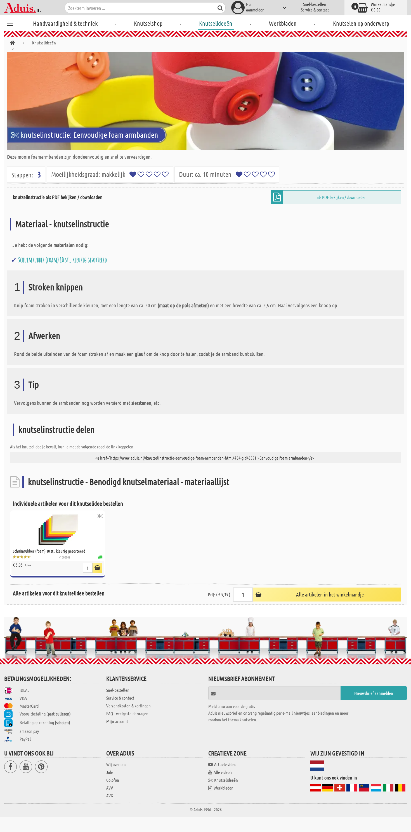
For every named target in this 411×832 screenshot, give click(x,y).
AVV (109, 787)
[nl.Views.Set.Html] (100, 516)
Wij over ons (116, 764)
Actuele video (225, 764)
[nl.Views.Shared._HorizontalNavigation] (12, 44)
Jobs (109, 772)
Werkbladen (283, 23)
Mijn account (117, 721)
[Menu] (9, 22)
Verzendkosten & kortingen (128, 705)
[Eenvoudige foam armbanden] (205, 101)
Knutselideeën (215, 23)
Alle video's (223, 772)
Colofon (112, 780)
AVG (109, 795)
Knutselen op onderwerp (361, 23)
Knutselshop (148, 23)
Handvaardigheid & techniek (65, 23)
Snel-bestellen (314, 4)
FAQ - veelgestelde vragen (127, 713)
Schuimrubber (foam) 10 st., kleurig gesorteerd (62, 260)
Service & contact (315, 9)
